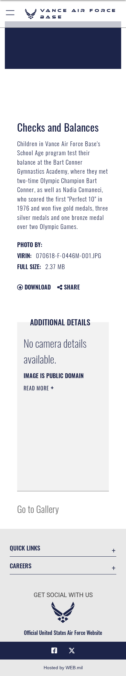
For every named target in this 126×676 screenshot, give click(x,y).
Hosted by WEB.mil (63, 667)
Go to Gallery (38, 509)
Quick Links (25, 547)
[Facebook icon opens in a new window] (54, 651)
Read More (37, 388)
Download (37, 287)
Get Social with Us (63, 595)
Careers (20, 565)
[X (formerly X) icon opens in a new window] (72, 651)
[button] (10, 13)
